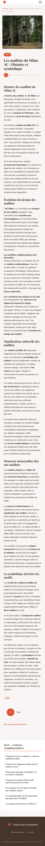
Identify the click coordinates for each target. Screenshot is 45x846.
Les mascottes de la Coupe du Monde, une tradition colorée (21, 789)
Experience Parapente (25, 824)
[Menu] (40, 2)
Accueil (5, 8)
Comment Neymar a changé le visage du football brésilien (22, 757)
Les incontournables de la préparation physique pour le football (21, 797)
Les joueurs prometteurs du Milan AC (21, 803)
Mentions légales (18, 832)
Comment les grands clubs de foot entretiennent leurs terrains (19, 781)
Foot (11, 8)
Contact (30, 832)
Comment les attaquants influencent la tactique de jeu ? (21, 765)
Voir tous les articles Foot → (16, 724)
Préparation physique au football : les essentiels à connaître (21, 773)
